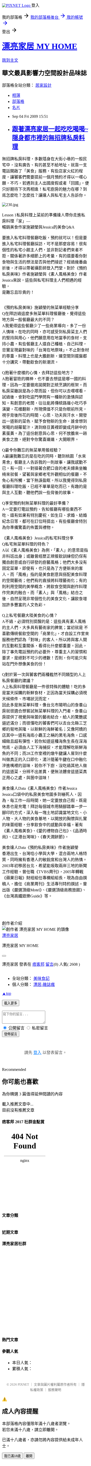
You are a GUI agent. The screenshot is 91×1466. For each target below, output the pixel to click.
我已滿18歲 (12, 1456)
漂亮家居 (10, 935)
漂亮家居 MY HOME (39, 46)
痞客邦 (38, 964)
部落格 (18, 101)
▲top (6, 993)
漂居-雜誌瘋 (44, 984)
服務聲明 (54, 1390)
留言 (50, 964)
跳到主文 (10, 60)
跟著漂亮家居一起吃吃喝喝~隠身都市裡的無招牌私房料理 (50, 138)
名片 (16, 107)
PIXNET (23, 1384)
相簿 (16, 95)
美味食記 (41, 978)
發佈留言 (10, 1034)
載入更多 (10, 1003)
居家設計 (43, 85)
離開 (29, 1456)
